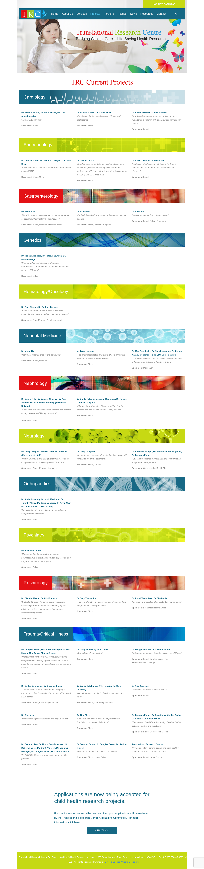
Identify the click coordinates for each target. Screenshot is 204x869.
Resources (146, 13)
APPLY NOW (102, 830)
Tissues (121, 13)
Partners (109, 13)
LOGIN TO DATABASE (164, 4)
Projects (95, 13)
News (133, 13)
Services (81, 13)
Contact (161, 13)
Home (54, 13)
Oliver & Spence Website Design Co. (122, 862)
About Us (67, 13)
